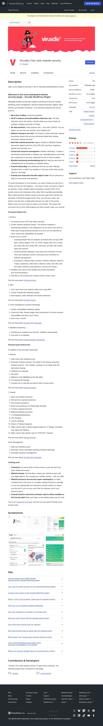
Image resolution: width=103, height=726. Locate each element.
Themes (28, 696)
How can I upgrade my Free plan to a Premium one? (27, 612)
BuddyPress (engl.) (86, 702)
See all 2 (92, 107)
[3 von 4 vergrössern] (62, 519)
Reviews (23, 73)
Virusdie (25, 64)
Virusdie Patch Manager (32, 323)
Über (9, 692)
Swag (64, 702)
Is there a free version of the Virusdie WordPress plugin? (29, 593)
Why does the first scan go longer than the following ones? (30, 631)
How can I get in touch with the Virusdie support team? (28, 618)
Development (49, 73)
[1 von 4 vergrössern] (23, 519)
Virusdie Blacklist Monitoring (34, 340)
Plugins (28, 699)
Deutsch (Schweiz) (33, 713)
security (91, 116)
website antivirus (89, 124)
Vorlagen (29, 702)
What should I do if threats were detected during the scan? (30, 637)
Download (90, 62)
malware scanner (89, 111)
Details (12, 73)
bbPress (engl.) (85, 699)
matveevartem (46, 673)
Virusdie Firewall (30, 300)
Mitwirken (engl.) (67, 692)
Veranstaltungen (66, 696)
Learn (45, 692)
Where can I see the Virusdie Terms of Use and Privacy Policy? (31, 651)
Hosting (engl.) (13, 699)
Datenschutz (12, 702)
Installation (35, 73)
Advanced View (75, 130)
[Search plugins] (29, 23)
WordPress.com (85, 692)
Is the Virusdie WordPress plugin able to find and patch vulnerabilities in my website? (24, 644)
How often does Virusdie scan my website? (24, 625)
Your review (73, 166)
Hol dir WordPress (92, 3)
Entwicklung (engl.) (50, 699)
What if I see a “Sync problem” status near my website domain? (31, 599)
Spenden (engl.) (67, 699)
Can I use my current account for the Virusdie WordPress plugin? (32, 587)
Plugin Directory (13, 10)
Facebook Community (24, 502)
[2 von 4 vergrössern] (42, 519)
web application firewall (87, 120)
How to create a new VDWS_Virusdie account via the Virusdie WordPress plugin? (24, 579)
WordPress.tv (49, 702)
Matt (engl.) (84, 696)
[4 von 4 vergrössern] (62, 536)
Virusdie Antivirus (30, 280)
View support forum (76, 183)
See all (92, 166)
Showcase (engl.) (32, 692)
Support (92, 73)
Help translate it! (70, 16)
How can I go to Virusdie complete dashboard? (25, 606)
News (10, 696)
